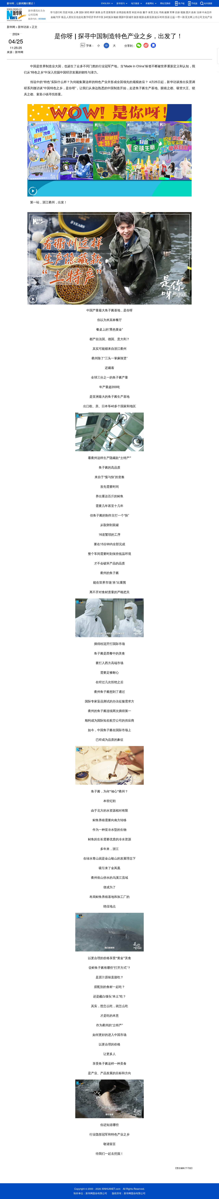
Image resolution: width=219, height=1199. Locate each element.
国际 (81, 12)
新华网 (11, 27)
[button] (33, 193)
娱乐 (156, 17)
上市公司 (197, 17)
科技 (134, 12)
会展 (146, 17)
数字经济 (88, 17)
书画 (161, 12)
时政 (70, 12)
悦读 (167, 17)
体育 (150, 12)
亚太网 (188, 17)
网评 (92, 12)
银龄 (116, 17)
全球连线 (121, 12)
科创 (139, 12)
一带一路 (180, 17)
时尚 (162, 17)
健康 (166, 12)
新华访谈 (23, 27)
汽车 (58, 17)
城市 (131, 17)
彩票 (151, 17)
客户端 (181, 3)
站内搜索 (208, 3)
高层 (65, 12)
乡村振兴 (108, 17)
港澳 (97, 12)
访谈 (177, 12)
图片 (188, 12)
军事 (172, 12)
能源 (141, 17)
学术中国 (98, 17)
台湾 (103, 12)
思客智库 (111, 12)
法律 (199, 12)
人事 (76, 12)
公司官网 (33, 15)
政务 (193, 12)
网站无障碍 (165, 3)
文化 (155, 12)
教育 (128, 12)
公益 (172, 17)
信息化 (79, 17)
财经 (87, 12)
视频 (183, 12)
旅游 (136, 17)
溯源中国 (123, 17)
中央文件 (207, 12)
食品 (63, 17)
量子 (145, 12)
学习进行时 (56, 12)
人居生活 (71, 17)
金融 (53, 17)
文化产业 (207, 17)
